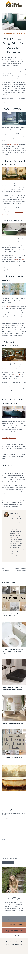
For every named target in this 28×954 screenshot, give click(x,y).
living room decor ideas (14, 919)
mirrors (23, 259)
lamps (20, 374)
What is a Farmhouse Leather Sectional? (20, 568)
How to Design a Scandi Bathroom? (13, 723)
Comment (5, 818)
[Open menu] (14, 10)
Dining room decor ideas (14, 930)
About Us (12, 941)
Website (4, 853)
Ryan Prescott (14, 513)
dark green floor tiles (12, 144)
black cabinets (19, 212)
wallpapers (8, 306)
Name (4, 839)
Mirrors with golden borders (9, 438)
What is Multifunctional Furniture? (5, 569)
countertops (5, 214)
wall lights (15, 374)
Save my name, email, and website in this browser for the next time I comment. (14, 857)
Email (4, 846)
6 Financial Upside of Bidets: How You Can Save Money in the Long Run (13, 651)
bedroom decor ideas (14, 924)
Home (7, 941)
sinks (16, 259)
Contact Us (19, 941)
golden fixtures (22, 386)
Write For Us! (18, 944)
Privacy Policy (10, 944)
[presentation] (14, 598)
